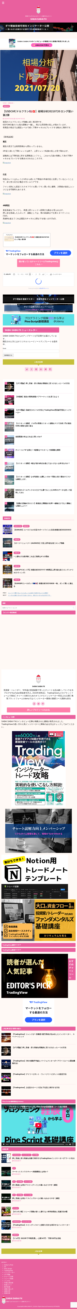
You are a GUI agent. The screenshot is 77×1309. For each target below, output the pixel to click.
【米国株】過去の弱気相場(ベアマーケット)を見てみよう (37, 397)
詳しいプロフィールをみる (38, 710)
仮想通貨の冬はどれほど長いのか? (28, 437)
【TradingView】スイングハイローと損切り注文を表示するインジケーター (41, 1225)
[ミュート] (70, 1144)
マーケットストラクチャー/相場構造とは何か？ (30, 1172)
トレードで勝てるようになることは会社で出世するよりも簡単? (28, 593)
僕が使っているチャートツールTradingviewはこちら (38, 262)
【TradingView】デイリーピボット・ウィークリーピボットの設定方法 (39, 1074)
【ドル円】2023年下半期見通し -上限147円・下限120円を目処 (36, 1238)
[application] (38, 1125)
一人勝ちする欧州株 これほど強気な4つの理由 (31, 556)
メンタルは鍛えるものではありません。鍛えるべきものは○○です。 (29, 595)
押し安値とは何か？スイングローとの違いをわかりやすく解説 (36, 1198)
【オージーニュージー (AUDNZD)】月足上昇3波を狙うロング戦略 (39, 543)
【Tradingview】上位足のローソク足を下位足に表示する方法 (36, 1087)
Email (5, 348)
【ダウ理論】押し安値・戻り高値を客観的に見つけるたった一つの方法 (42, 383)
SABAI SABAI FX (38, 19)
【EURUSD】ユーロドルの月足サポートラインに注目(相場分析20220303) (42, 530)
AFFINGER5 (56, 1306)
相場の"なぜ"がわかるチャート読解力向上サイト (18, 1301)
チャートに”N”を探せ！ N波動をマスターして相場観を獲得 (37, 450)
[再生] (4, 1144)
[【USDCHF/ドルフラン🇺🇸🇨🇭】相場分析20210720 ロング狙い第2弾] (41, 369)
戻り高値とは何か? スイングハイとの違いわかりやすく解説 (34, 1185)
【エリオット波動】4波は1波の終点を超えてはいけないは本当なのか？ (42, 463)
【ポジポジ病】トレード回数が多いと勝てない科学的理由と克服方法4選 (39, 1212)
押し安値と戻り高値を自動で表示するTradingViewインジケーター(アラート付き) (43, 1158)
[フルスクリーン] (73, 1144)
